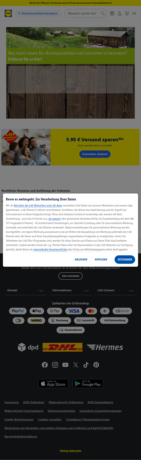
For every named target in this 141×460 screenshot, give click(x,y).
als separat (54, 218)
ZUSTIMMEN (125, 259)
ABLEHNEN (81, 259)
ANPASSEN (101, 259)
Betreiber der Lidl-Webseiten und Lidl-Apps (38, 205)
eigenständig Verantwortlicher (50, 249)
